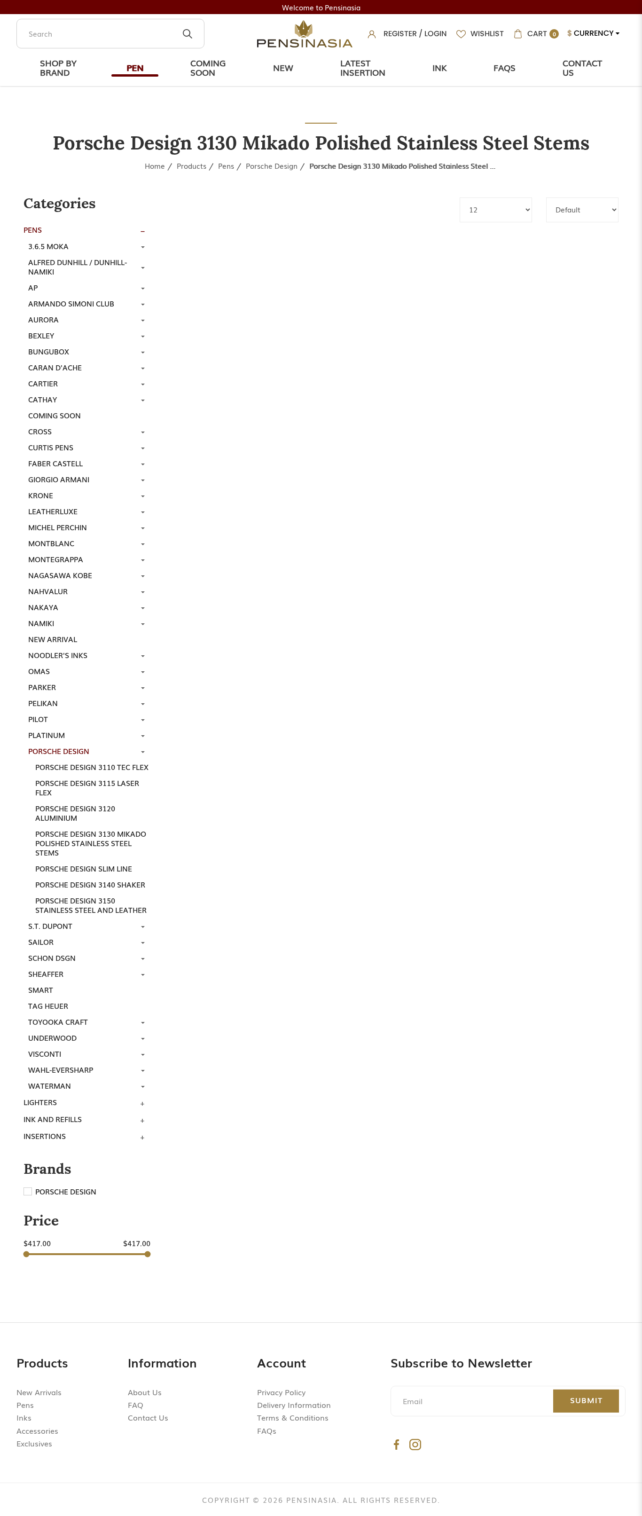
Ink (439, 67)
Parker (42, 687)
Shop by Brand (58, 67)
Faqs (504, 67)
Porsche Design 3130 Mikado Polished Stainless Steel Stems (403, 165)
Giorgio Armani (58, 479)
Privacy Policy (281, 1392)
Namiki (41, 623)
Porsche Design (272, 165)
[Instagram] (415, 1444)
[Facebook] (396, 1444)
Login (435, 33)
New (283, 67)
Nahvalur (48, 591)
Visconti (44, 1053)
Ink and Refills (52, 1119)
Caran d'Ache (55, 367)
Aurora (43, 319)
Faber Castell (55, 463)
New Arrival (52, 639)
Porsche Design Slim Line (83, 868)
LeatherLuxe (53, 511)
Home (155, 165)
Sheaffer (45, 973)
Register (400, 33)
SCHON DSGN (52, 957)
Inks (23, 1417)
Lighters (40, 1102)
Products (191, 165)
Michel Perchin (57, 527)
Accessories (37, 1430)
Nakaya (43, 607)
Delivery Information (294, 1404)
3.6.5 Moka (48, 246)
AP (33, 287)
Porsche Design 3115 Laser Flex (87, 787)
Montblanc (51, 543)
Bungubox (48, 351)
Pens (226, 165)
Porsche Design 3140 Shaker (90, 884)
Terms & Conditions (293, 1417)
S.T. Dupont (50, 925)
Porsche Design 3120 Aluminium (75, 813)
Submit (586, 1400)
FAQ (135, 1404)
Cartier (43, 383)
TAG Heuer (48, 1005)
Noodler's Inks (57, 655)
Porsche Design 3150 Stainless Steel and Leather (91, 905)
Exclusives (34, 1443)
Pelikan (43, 703)
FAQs (266, 1430)
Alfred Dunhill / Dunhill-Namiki (77, 266)
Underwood (52, 1037)
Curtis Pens (50, 447)
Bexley (41, 335)
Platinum (46, 735)
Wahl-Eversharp (60, 1069)
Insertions (44, 1136)
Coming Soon (208, 67)
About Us (145, 1392)
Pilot (38, 719)
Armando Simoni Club (71, 303)
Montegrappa (55, 559)
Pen (134, 67)
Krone (40, 495)
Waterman (49, 1085)
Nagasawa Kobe (60, 575)
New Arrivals (39, 1392)
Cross (40, 431)
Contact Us (582, 67)
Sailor (41, 941)
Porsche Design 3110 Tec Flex (92, 767)
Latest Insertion (362, 67)
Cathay (42, 399)
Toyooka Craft (58, 1021)
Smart (40, 989)
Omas (39, 671)
